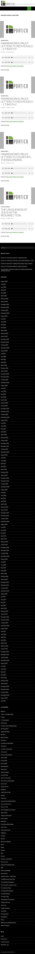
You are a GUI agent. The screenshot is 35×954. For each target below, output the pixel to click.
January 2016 (4, 648)
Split (2, 867)
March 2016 (4, 643)
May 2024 (3, 359)
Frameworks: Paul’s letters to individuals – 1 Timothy (17, 101)
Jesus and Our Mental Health (8, 801)
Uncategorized (5, 206)
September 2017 (5, 591)
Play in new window (11, 66)
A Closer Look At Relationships (9, 726)
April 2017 (3, 605)
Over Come (4, 827)
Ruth (2, 853)
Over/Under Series (5, 830)
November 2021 (5, 446)
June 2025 (3, 321)
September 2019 (5, 521)
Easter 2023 (4, 757)
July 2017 (3, 596)
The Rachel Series (5, 893)
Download (21, 66)
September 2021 (5, 452)
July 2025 (3, 319)
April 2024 (3, 362)
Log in (2, 936)
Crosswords (4, 752)
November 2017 (5, 585)
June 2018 (3, 565)
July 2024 (3, 353)
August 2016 (4, 628)
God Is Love (4, 783)
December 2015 (5, 651)
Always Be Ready (5, 731)
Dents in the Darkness (6, 754)
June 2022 (3, 426)
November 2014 (5, 689)
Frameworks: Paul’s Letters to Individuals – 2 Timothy (17, 46)
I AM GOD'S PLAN (5, 792)
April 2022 (3, 431)
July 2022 (3, 423)
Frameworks (4, 40)
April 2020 (3, 501)
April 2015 (3, 674)
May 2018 (3, 567)
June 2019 (3, 530)
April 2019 (3, 536)
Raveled (3, 838)
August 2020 (4, 489)
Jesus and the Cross (6, 804)
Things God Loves (5, 902)
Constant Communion (6, 749)
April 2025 (3, 327)
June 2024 (3, 356)
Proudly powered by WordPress (8, 952)
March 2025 (4, 330)
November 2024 (5, 342)
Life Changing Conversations (8, 809)
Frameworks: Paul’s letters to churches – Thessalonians (16, 156)
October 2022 (4, 414)
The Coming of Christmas (7, 882)
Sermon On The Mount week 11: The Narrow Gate (14, 257)
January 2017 (4, 614)
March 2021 (4, 469)
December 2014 (5, 686)
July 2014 (3, 701)
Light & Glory (4, 812)
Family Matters (4, 766)
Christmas (3, 740)
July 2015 (3, 666)
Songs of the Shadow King (7, 864)
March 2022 (4, 434)
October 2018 (4, 553)
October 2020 (4, 484)
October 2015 (4, 657)
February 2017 (4, 611)
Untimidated (4, 917)
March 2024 (4, 365)
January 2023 (4, 405)
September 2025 (5, 313)
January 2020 (4, 510)
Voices (2, 919)
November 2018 (5, 550)
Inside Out (3, 798)
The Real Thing (5, 896)
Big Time (3, 734)
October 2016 (4, 622)
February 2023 (4, 402)
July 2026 (3, 284)
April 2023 (3, 397)
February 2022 (4, 437)
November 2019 (5, 515)
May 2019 (3, 533)
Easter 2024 (4, 760)
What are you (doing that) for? (8, 922)
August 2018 (4, 559)
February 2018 (4, 576)
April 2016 (3, 640)
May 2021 (3, 463)
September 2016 (5, 625)
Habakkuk (3, 789)
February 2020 (4, 507)
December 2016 (5, 617)
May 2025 (3, 324)
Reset (2, 844)
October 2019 (4, 518)
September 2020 (5, 486)
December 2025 (5, 304)
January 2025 (4, 336)
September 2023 (5, 382)
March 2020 (4, 504)
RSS (8, 69)
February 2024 (4, 368)
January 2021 (4, 475)
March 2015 (4, 677)
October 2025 (4, 310)
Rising (2, 847)
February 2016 (4, 646)
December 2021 (5, 443)
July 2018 (3, 562)
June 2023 (3, 391)
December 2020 (5, 478)
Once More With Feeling (7, 824)
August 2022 (4, 420)
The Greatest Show (6, 888)
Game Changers (5, 772)
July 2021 (3, 457)
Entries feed (4, 939)
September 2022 (5, 417)
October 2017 (4, 588)
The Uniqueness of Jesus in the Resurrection (14, 212)
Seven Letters (4, 862)
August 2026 (4, 281)
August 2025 (4, 316)
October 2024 (4, 345)
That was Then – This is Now (8, 876)
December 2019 (5, 512)
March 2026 (4, 295)
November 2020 (5, 481)
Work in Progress (5, 925)
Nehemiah (3, 821)
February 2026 (4, 298)
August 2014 (4, 698)
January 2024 (4, 371)
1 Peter (3, 717)
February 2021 (4, 472)
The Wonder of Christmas (7, 899)
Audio (3, 52)
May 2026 (3, 290)
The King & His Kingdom (7, 890)
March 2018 (4, 573)
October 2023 (4, 379)
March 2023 (4, 400)
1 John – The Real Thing (7, 714)
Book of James (4, 737)
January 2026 (4, 301)
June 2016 (3, 634)
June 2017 (3, 599)
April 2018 (3, 570)
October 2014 (4, 692)
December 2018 (5, 547)
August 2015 (4, 663)
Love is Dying (4, 818)
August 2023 (4, 385)
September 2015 (5, 660)
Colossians (3, 746)
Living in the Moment (6, 815)
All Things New (5, 728)
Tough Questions (5, 908)
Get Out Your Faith (6, 778)
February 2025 (4, 333)
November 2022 (5, 411)
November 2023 (5, 376)
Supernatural (4, 873)
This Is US (3, 905)
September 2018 (5, 556)
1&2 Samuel (4, 723)
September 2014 (5, 695)
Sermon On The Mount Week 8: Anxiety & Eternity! (14, 266)
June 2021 (3, 460)
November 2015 (5, 654)
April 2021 (3, 466)
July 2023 (3, 388)
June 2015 (3, 669)
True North (4, 911)
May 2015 (3, 672)
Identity (3, 795)
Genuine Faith (4, 775)
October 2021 (4, 449)
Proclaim (3, 835)
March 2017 (4, 608)
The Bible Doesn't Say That (8, 879)
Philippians (3, 833)
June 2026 (3, 287)
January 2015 (4, 683)
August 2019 (4, 524)
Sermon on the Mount (6, 859)
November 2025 (5, 307)
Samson (3, 856)
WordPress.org (5, 944)
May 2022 (3, 429)
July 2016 (3, 631)
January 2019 (4, 544)
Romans (3, 850)
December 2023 (5, 374)
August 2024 (4, 350)
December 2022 (5, 408)
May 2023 (3, 394)
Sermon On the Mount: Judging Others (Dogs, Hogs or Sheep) (16, 263)
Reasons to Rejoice (6, 841)
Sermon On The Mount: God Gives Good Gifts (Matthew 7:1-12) (17, 260)
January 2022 (4, 440)
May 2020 (3, 498)
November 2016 (5, 620)
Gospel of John (4, 786)
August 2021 (4, 455)
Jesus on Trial (4, 807)
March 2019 (4, 538)
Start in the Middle (5, 870)
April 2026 (3, 293)
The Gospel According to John (8, 885)
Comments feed (5, 942)
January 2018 (4, 579)
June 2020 (3, 495)
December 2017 (5, 582)
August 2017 (4, 593)
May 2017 (3, 602)
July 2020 (3, 492)
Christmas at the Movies (7, 743)
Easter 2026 (4, 763)
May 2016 (3, 637)
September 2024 (5, 348)
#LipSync (3, 711)
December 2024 (5, 339)
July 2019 (3, 527)
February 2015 (4, 680)
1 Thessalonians (5, 720)
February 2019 (4, 541)
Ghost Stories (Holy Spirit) (7, 781)
